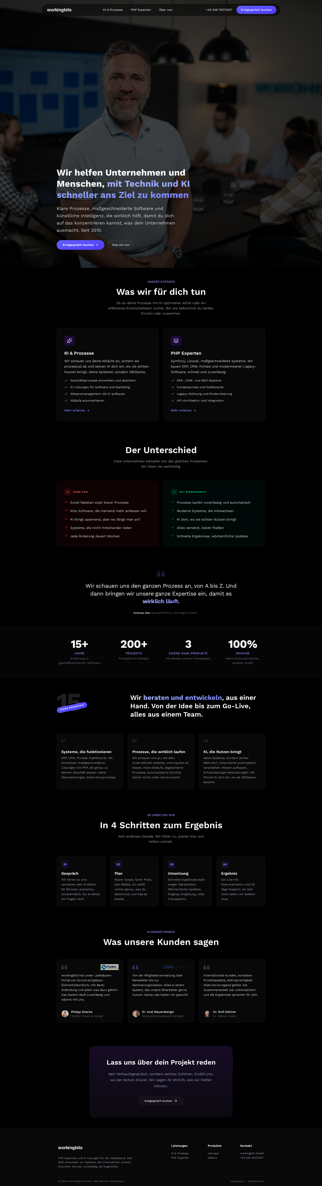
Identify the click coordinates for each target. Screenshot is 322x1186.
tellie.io (212, 1157)
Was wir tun (121, 245)
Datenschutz (256, 1181)
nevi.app (213, 1153)
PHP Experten (141, 10)
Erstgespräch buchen (256, 10)
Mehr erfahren (74, 410)
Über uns (165, 10)
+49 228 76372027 (219, 10)
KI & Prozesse (113, 10)
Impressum (238, 1181)
